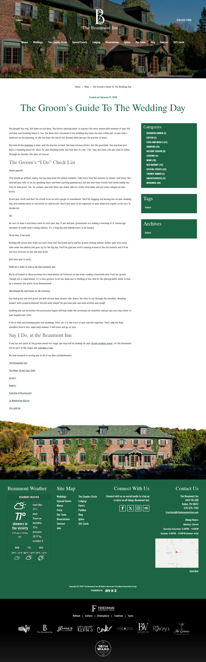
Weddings (38, 42)
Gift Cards (179, 42)
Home (78, 86)
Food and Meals (154, 142)
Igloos (127, 42)
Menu (149, 160)
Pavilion (82, 510)
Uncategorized (154, 178)
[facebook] (122, 508)
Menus (25, 42)
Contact (164, 42)
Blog (153, 42)
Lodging (96, 42)
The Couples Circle (57, 42)
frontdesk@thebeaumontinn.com (182, 512)
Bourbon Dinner (154, 133)
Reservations (112, 42)
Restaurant (152, 164)
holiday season (154, 151)
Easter (150, 137)
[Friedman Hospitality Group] (103, 609)
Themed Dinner (154, 173)
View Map (194, 571)
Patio (59, 510)
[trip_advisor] (146, 508)
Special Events (79, 42)
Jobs (59, 528)
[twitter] (130, 508)
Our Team (140, 42)
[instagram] (138, 508)
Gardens (150, 146)
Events (81, 505)
